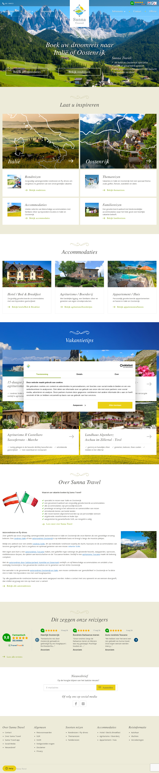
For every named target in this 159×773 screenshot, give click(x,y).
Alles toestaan (115, 405)
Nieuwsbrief (10, 747)
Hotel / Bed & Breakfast (110, 732)
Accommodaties (106, 727)
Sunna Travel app (12, 740)
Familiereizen (73, 740)
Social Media (10, 743)
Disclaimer (41, 747)
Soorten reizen (74, 727)
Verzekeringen (137, 740)
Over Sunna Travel (13, 727)
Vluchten (134, 736)
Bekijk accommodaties (27, 72)
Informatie (117, 11)
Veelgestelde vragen (45, 743)
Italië (28, 11)
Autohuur (135, 732)
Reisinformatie (137, 727)
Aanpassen (78, 405)
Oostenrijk (46, 11)
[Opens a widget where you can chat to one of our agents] (9, 769)
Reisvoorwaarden (44, 732)
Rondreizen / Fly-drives (78, 732)
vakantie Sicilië (74, 546)
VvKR (39, 740)
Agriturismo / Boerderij (109, 736)
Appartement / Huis (108, 740)
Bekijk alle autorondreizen (19, 585)
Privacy (40, 751)
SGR (38, 736)
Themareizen (73, 736)
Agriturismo (8, 11)
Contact (137, 11)
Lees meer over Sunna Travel (59, 523)
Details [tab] (80, 374)
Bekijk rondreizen (79, 72)
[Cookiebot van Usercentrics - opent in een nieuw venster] (122, 366)
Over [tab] (117, 374)
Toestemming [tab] (42, 374)
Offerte (153, 11)
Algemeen (40, 727)
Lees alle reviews (14, 656)
